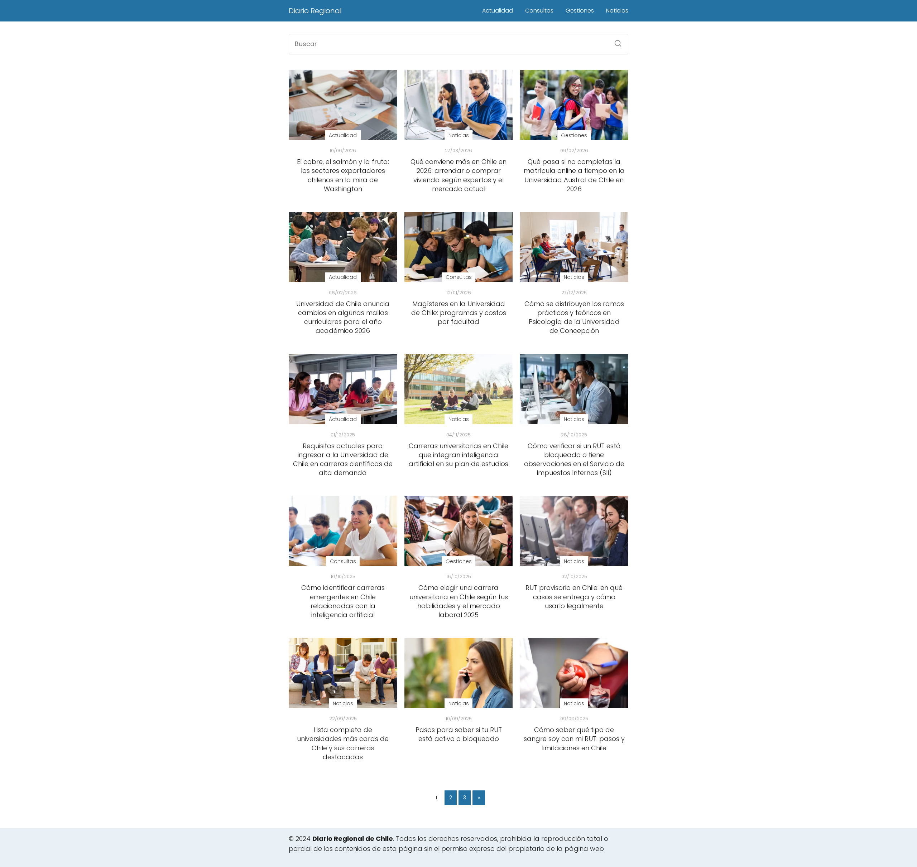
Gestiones (580, 10)
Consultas (539, 10)
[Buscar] (615, 41)
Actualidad (497, 10)
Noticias (617, 10)
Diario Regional (315, 11)
